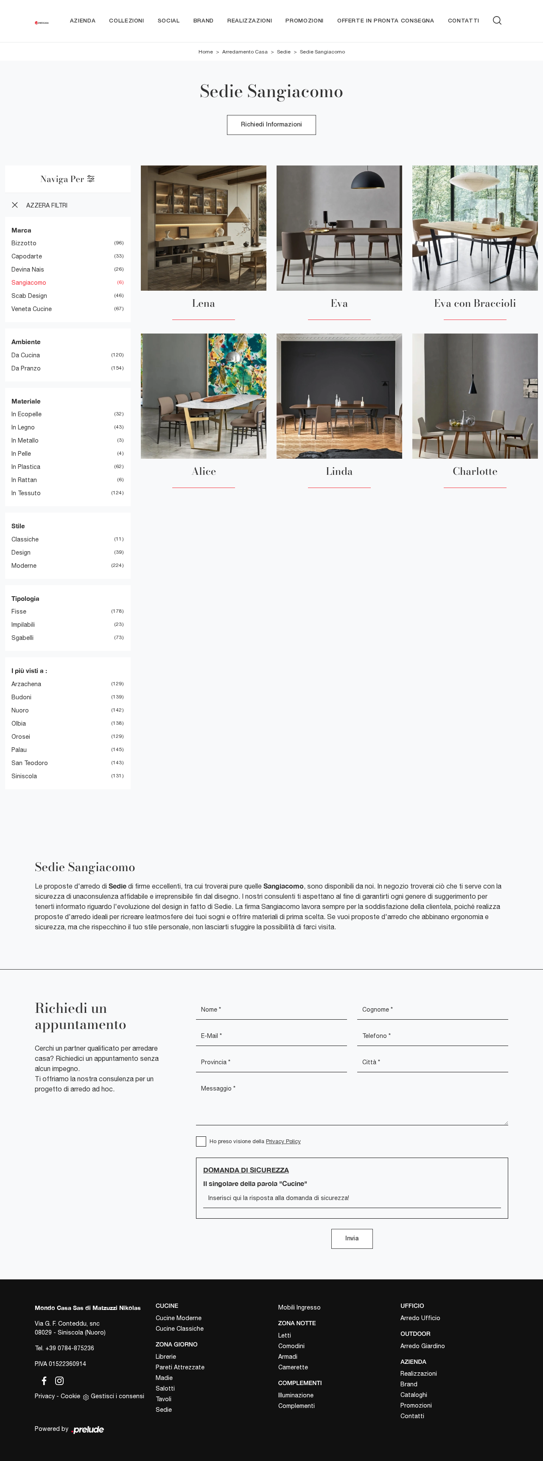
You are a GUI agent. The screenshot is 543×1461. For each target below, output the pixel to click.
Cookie (70, 1396)
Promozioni (304, 21)
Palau (19, 749)
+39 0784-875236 (69, 1348)
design (21, 552)
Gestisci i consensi (117, 1396)
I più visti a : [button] (29, 670)
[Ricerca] (497, 19)
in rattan (24, 480)
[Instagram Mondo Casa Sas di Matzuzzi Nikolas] (57, 1379)
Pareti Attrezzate (180, 1367)
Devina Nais (27, 269)
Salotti (165, 1388)
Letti (284, 1335)
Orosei (20, 736)
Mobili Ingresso (299, 1307)
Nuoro (20, 710)
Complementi (296, 1405)
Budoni (21, 697)
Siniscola (24, 776)
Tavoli (163, 1399)
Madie (164, 1377)
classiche (25, 539)
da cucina (25, 355)
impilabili (23, 624)
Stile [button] (18, 526)
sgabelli (22, 637)
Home (206, 52)
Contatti (463, 21)
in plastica (25, 466)
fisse (18, 611)
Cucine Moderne (179, 1318)
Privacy (45, 1396)
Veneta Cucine (31, 309)
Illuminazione (295, 1395)
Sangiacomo (28, 282)
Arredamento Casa (245, 52)
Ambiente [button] (26, 341)
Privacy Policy (283, 1141)
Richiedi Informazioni (271, 125)
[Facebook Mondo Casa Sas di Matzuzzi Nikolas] (42, 1379)
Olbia (18, 723)
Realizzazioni (249, 21)
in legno (23, 427)
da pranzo (26, 368)
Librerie (166, 1356)
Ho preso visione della (255, 1141)
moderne (23, 565)
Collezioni (126, 21)
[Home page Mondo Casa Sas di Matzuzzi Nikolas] (42, 21)
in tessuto (26, 493)
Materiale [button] (26, 401)
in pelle (21, 453)
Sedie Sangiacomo (322, 52)
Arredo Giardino (422, 1346)
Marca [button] (21, 230)
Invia (352, 1239)
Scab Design (29, 295)
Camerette (293, 1367)
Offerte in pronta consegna (385, 21)
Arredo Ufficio (420, 1318)
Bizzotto (23, 243)
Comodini (291, 1346)
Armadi (287, 1356)
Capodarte (26, 256)
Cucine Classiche (180, 1328)
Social (169, 21)
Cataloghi (413, 1394)
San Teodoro (29, 763)
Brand (203, 21)
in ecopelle (26, 414)
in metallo (25, 440)
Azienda (83, 21)
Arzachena (26, 684)
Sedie (284, 52)
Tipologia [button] (25, 598)
